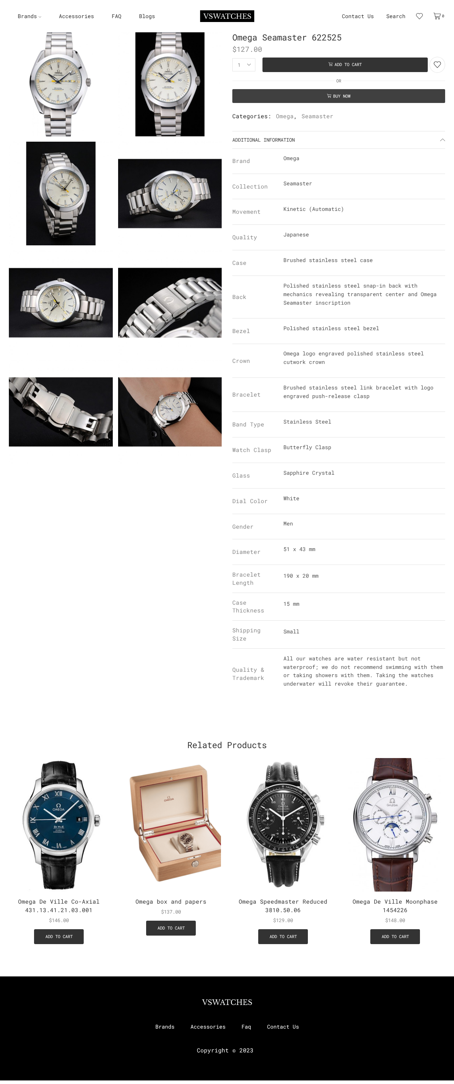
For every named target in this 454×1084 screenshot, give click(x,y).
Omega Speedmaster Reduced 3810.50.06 (283, 906)
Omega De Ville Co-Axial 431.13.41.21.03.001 (59, 906)
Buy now (341, 96)
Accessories (76, 16)
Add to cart (348, 64)
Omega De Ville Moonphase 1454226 (395, 906)
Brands (27, 16)
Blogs (147, 16)
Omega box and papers (170, 901)
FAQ (116, 16)
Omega (285, 116)
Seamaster (317, 116)
